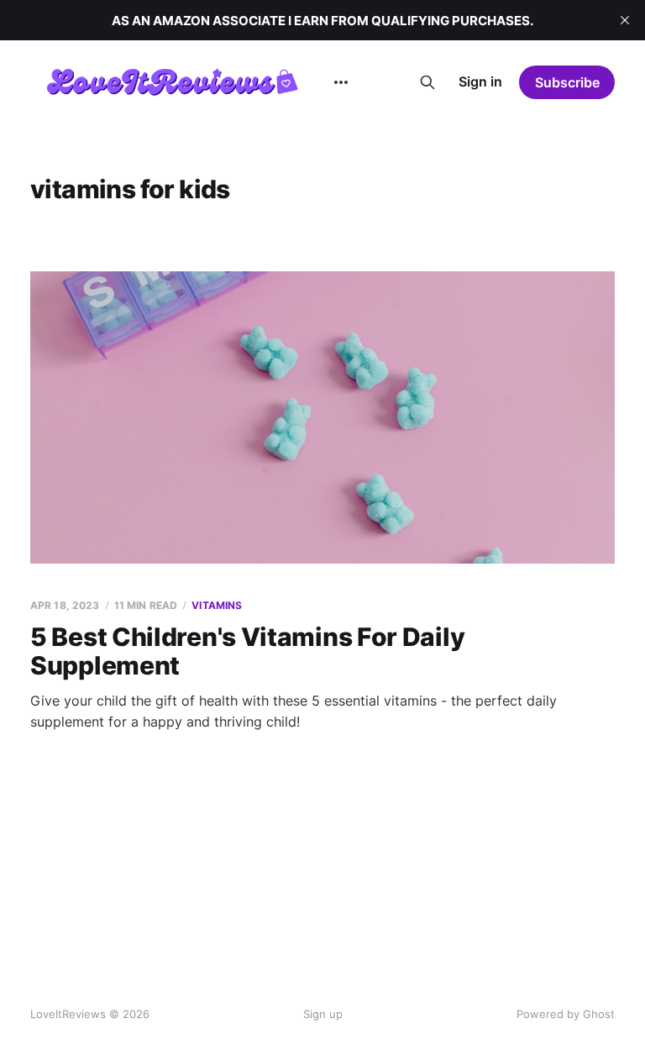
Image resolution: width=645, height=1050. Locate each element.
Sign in (480, 81)
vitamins (216, 605)
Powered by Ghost (566, 1014)
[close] (624, 20)
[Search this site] (427, 82)
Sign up (323, 1014)
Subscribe (567, 82)
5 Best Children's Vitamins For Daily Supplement (247, 651)
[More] (341, 82)
